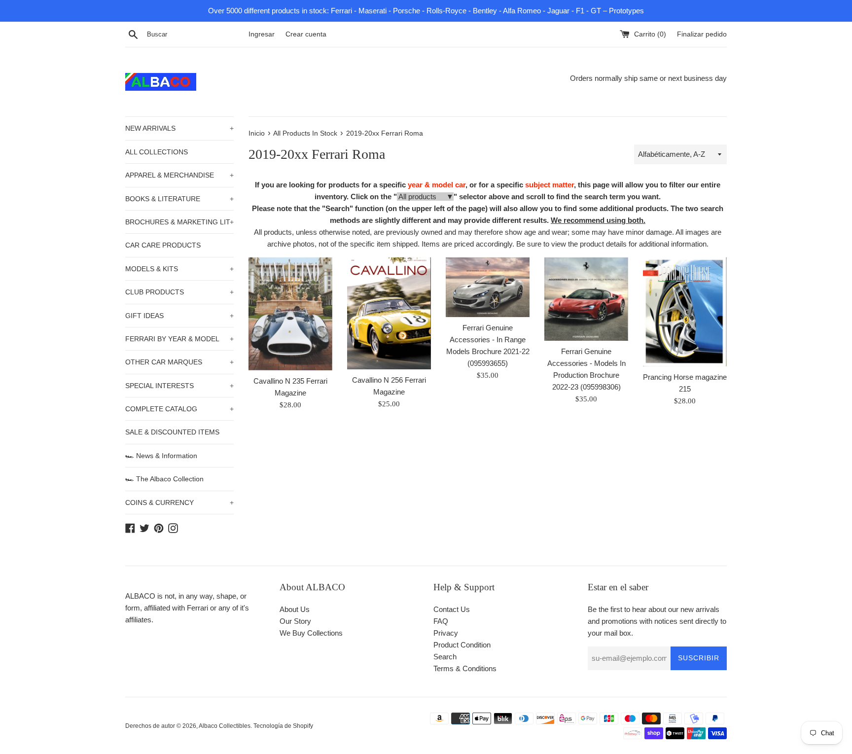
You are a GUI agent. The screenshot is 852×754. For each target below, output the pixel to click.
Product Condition (462, 645)
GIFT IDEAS (179, 316)
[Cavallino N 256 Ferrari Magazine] (389, 313)
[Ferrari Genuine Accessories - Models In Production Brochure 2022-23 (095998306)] (586, 299)
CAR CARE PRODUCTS (163, 245)
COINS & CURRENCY (179, 502)
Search (445, 656)
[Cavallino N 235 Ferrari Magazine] (290, 313)
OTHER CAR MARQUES (179, 362)
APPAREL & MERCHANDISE (179, 175)
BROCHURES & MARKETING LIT (179, 222)
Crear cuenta (305, 34)
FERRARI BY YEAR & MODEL (179, 339)
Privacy (445, 633)
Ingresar (261, 34)
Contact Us (451, 609)
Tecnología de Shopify (283, 725)
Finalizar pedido (702, 34)
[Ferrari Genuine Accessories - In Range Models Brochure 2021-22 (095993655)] (488, 287)
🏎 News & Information (161, 456)
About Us (295, 609)
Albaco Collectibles (224, 725)
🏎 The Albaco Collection (164, 479)
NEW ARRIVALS (179, 128)
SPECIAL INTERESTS (179, 386)
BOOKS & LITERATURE (179, 199)
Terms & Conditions (465, 668)
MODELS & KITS (179, 269)
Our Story (295, 621)
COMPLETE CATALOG (179, 409)
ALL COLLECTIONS (156, 152)
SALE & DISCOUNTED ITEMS (172, 432)
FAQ (440, 621)
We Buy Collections (311, 633)
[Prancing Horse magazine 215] (685, 311)
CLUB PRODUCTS (179, 292)
